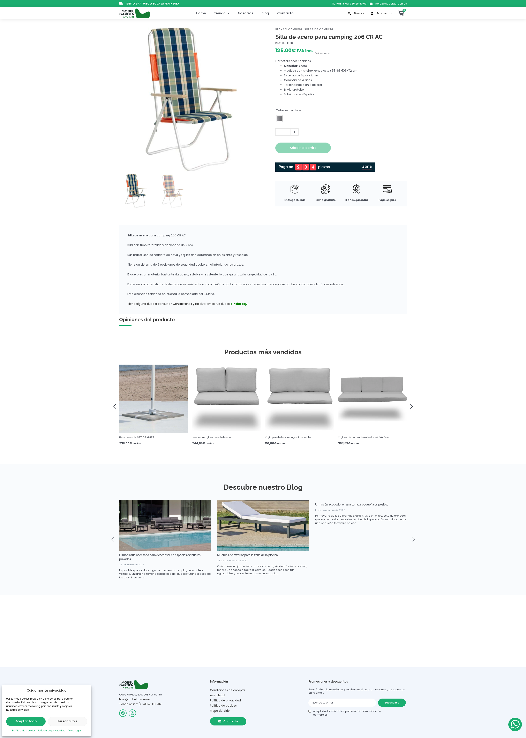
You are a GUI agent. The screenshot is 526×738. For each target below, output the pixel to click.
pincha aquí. (240, 304)
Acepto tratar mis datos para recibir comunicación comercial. (347, 712)
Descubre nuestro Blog (263, 487)
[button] (116, 406)
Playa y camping (289, 29)
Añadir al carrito (303, 148)
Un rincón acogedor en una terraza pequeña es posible (351, 504)
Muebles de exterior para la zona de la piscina (247, 555)
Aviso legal (74, 730)
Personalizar (67, 721)
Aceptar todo (26, 721)
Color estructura (288, 110)
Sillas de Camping (319, 29)
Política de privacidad (52, 730)
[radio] (279, 118)
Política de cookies (24, 730)
